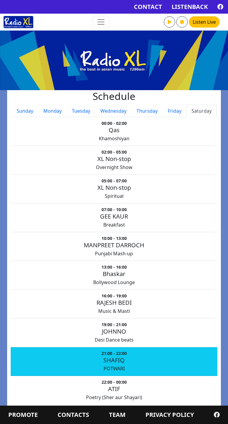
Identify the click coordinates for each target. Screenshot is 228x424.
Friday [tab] (174, 111)
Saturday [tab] (201, 111)
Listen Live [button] (204, 22)
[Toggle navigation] (101, 22)
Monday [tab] (52, 111)
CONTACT (148, 7)
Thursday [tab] (147, 111)
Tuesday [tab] (81, 111)
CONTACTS (73, 415)
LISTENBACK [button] (190, 7)
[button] (169, 22)
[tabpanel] (114, 260)
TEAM (117, 415)
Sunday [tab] (25, 111)
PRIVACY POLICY (169, 415)
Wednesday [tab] (113, 111)
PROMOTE (23, 415)
